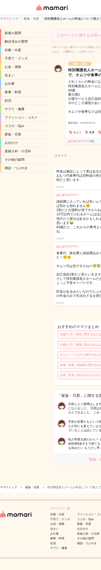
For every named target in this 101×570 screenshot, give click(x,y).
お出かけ (11, 143)
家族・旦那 (13, 134)
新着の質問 (13, 33)
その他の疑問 (14, 159)
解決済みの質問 (16, 41)
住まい (10, 75)
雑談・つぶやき (16, 168)
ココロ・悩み (14, 126)
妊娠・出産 (13, 50)
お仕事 (10, 84)
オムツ (77, 132)
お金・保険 (13, 67)
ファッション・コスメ (21, 117)
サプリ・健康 (14, 109)
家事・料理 (13, 92)
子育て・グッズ (16, 58)
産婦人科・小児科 (18, 151)
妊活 (8, 100)
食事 (92, 132)
